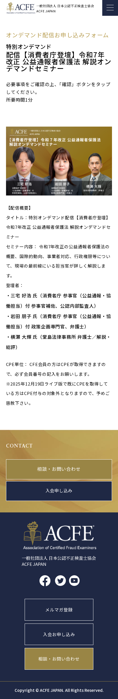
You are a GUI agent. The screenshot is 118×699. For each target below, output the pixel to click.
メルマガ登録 (58, 610)
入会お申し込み (59, 634)
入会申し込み (59, 490)
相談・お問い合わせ (58, 469)
